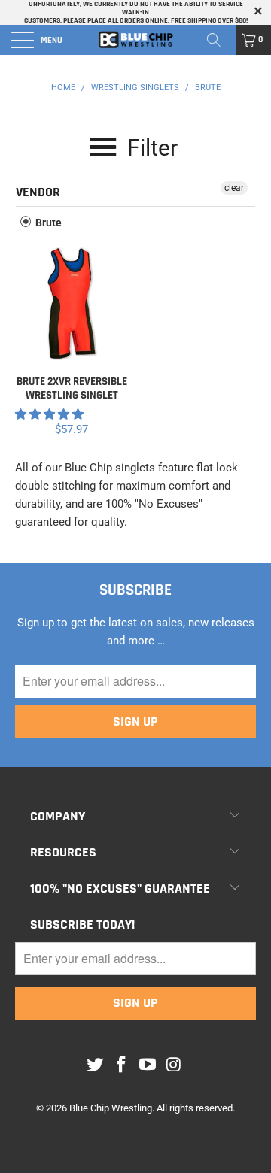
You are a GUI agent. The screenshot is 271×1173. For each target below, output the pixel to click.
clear (234, 188)
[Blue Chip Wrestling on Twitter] (95, 1065)
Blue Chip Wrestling (110, 1108)
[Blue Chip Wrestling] (135, 40)
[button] (49, 414)
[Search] (219, 40)
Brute (47, 223)
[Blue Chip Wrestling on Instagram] (174, 1065)
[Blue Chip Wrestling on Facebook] (122, 1065)
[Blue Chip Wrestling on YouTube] (148, 1065)
